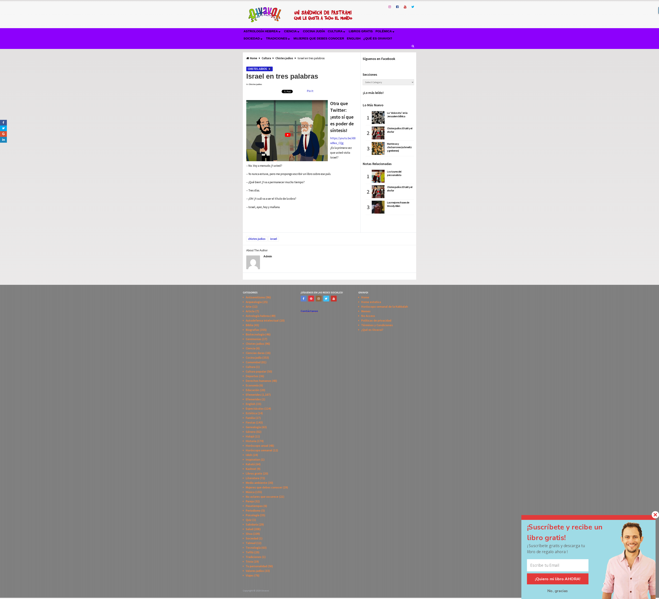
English (354, 38)
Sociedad (252, 38)
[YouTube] (334, 298)
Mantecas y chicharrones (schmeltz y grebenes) (399, 147)
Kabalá (250, 464)
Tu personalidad (256, 566)
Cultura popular (256, 371)
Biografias (252, 330)
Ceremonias (253, 339)
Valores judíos (255, 571)
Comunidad (253, 362)
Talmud (251, 543)
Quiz (249, 520)
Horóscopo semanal (259, 450)
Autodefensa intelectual (262, 320)
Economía (252, 385)
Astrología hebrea (261, 31)
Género (251, 432)
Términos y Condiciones (377, 325)
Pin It (310, 91)
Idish (249, 455)
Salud (249, 529)
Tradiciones (276, 38)
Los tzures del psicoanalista (394, 173)
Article (250, 311)
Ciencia (290, 31)
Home (365, 297)
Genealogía (253, 427)
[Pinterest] (311, 298)
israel (273, 239)
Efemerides (253, 395)
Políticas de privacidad (376, 320)
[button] (571, 532)
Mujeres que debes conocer (318, 38)
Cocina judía (314, 31)
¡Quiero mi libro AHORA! (558, 578)
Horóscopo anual (257, 446)
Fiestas (250, 422)
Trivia (249, 561)
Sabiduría (252, 524)
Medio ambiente (256, 483)
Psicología (252, 515)
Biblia (249, 325)
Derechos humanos (258, 381)
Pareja (250, 501)
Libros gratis (361, 31)
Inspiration (253, 459)
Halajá (250, 436)
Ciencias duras (255, 353)
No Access (368, 316)
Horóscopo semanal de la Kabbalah (384, 307)
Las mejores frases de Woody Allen (398, 204)
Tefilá (249, 552)
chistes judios (256, 239)
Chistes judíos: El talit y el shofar (399, 130)
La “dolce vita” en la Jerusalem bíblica (397, 114)
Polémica (383, 31)
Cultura (335, 31)
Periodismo (253, 510)
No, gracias (557, 591)
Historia (251, 441)
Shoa (249, 534)
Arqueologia (254, 302)
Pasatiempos (254, 506)
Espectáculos (255, 408)
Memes (366, 311)
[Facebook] (304, 298)
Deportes (252, 376)
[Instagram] (319, 298)
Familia (250, 418)
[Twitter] (326, 298)
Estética (251, 413)
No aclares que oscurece (262, 497)
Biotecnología (255, 334)
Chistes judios (257, 69)
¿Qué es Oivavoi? (377, 38)
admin (267, 256)
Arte (249, 307)
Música (250, 492)
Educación (252, 390)
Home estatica (371, 302)
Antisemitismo (255, 297)
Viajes (249, 575)
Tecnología (253, 548)
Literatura (252, 478)
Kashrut (251, 469)
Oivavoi (265, 590)
